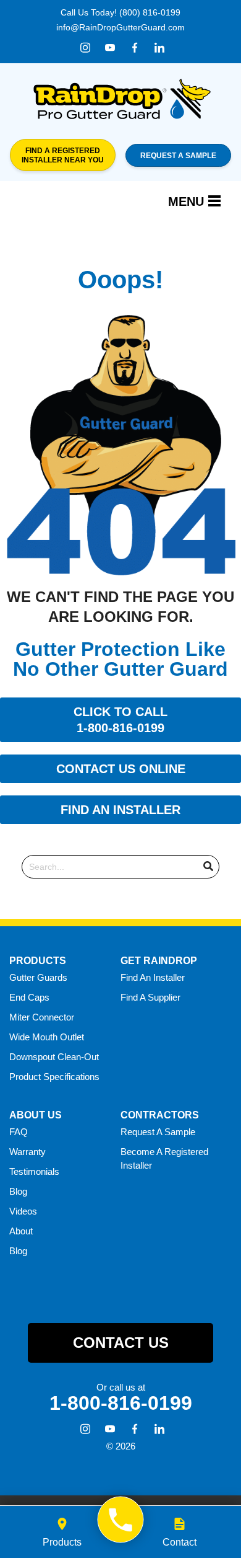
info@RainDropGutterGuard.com (120, 27)
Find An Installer (152, 977)
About (21, 1231)
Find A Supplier (150, 997)
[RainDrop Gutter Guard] (121, 1520)
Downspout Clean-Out (54, 1056)
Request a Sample (178, 155)
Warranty (27, 1151)
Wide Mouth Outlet (46, 1037)
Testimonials (34, 1171)
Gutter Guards (38, 977)
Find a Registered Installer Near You (63, 155)
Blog (18, 1191)
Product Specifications (54, 1076)
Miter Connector (41, 1017)
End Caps (29, 997)
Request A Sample (157, 1131)
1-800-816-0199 (120, 1403)
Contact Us (121, 1342)
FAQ (18, 1131)
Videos (23, 1211)
